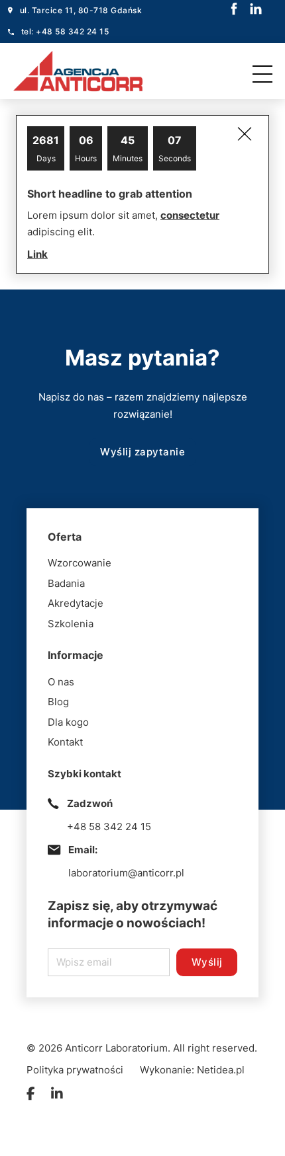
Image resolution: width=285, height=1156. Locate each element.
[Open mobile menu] (265, 70)
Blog (58, 701)
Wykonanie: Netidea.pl (192, 1069)
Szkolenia (70, 623)
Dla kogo (68, 722)
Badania (66, 583)
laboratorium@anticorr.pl (126, 873)
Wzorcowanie (79, 563)
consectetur (189, 215)
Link (37, 254)
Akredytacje (75, 603)
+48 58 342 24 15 (109, 826)
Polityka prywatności (75, 1069)
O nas (61, 681)
